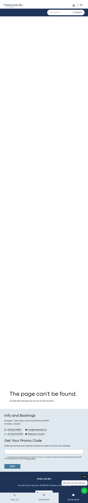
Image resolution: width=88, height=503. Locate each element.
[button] (82, 5)
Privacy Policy (31, 458)
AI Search (78, 12)
